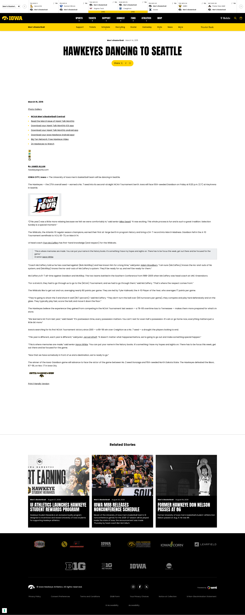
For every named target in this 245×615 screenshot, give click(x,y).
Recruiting (120, 27)
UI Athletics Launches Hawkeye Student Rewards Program (58, 507)
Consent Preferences (60, 596)
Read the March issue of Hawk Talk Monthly (52, 121)
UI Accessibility (112, 605)
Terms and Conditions (90, 596)
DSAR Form (115, 596)
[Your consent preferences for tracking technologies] (4, 610)
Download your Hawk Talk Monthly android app (54, 130)
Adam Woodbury (149, 265)
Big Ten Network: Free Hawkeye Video (50, 139)
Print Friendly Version (38, 383)
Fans (133, 18)
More (180, 27)
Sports (79, 18)
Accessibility (134, 605)
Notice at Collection (168, 596)
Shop (159, 18)
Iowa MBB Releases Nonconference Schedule (116, 507)
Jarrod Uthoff (90, 337)
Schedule (105, 27)
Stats (159, 27)
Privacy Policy (35, 596)
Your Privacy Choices (139, 596)
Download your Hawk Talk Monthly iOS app (52, 125)
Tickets (92, 18)
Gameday (147, 27)
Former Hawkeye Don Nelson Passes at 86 (184, 507)
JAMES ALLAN (38, 166)
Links (103, 12)
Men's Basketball (115, 40)
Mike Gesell (125, 221)
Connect (121, 18)
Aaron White (47, 257)
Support (106, 18)
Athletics (146, 18)
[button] (25, 6)
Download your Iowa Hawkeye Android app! (53, 134)
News (170, 27)
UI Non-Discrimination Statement (201, 596)
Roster (134, 27)
